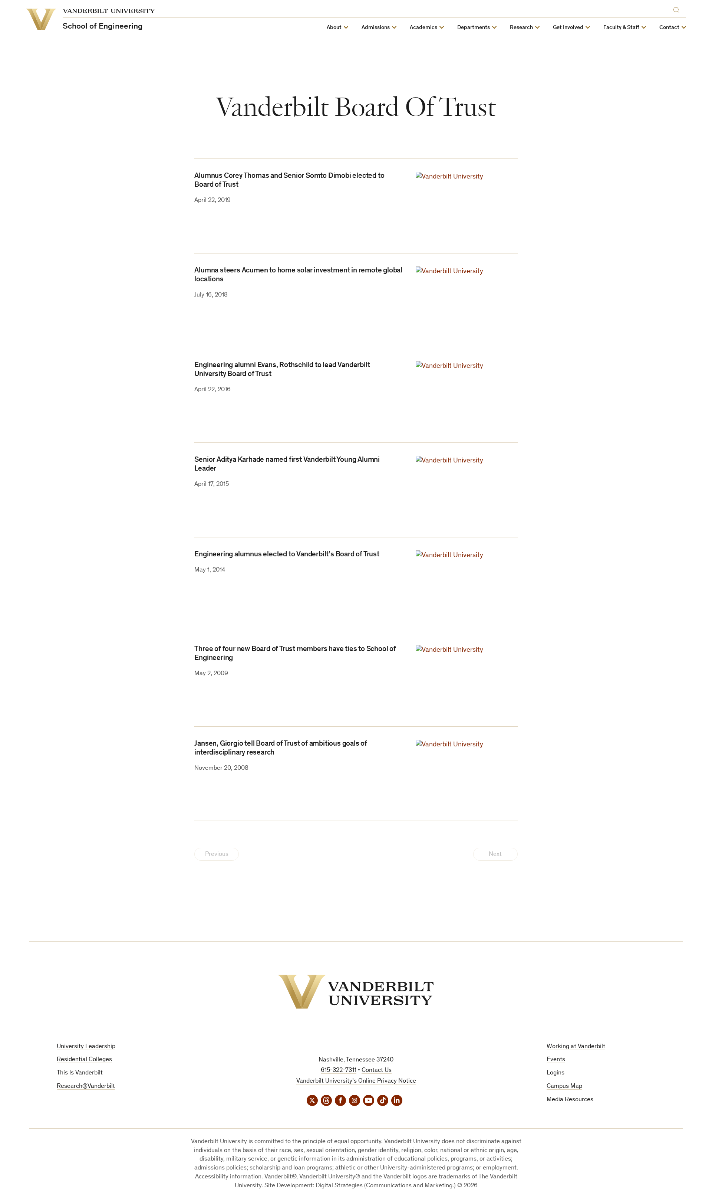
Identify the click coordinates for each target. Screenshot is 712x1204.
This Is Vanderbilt (80, 1073)
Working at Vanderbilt (576, 1047)
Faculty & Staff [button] (621, 27)
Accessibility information (228, 1177)
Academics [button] (423, 27)
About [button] (334, 27)
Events (556, 1060)
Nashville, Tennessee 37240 (356, 1060)
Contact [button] (669, 27)
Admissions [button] (376, 27)
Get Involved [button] (568, 27)
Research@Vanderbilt (86, 1086)
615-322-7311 (338, 1070)
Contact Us (377, 1070)
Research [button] (521, 27)
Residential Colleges (84, 1060)
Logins (555, 1073)
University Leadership (86, 1047)
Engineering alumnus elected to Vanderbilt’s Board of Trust (286, 555)
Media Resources (570, 1100)
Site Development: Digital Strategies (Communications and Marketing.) (360, 1186)
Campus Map (564, 1086)
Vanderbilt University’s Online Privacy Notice (356, 1081)
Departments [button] (473, 27)
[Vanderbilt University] (356, 992)
